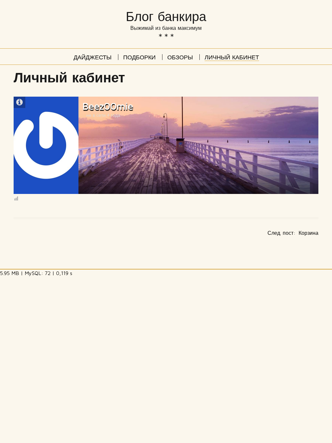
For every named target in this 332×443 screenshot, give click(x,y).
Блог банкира (166, 17)
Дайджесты (93, 58)
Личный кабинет (232, 58)
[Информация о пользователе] (19, 102)
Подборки (139, 58)
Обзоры (180, 58)
